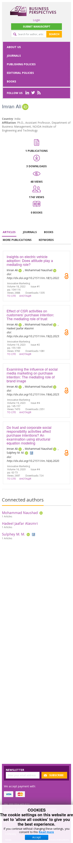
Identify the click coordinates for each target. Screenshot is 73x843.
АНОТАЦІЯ (25, 296)
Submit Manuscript (36, 26)
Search (54, 34)
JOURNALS (30, 232)
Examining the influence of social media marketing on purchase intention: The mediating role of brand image (32, 375)
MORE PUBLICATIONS (17, 240)
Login (36, 19)
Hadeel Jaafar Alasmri (20, 523)
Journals (14, 55)
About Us (14, 47)
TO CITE (11, 296)
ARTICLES (9, 232)
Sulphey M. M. (13, 534)
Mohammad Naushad (20, 512)
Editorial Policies (20, 73)
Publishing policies (21, 64)
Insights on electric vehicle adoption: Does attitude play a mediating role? (30, 260)
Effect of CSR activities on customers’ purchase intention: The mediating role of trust (30, 314)
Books (11, 81)
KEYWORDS (46, 240)
